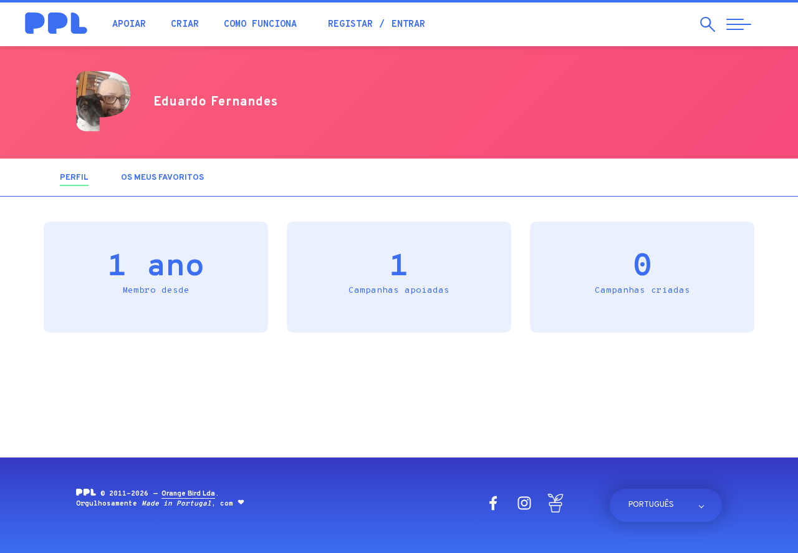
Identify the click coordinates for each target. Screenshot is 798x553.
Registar (350, 25)
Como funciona (260, 25)
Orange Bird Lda (188, 493)
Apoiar (129, 25)
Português (651, 505)
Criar (185, 25)
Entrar (408, 25)
